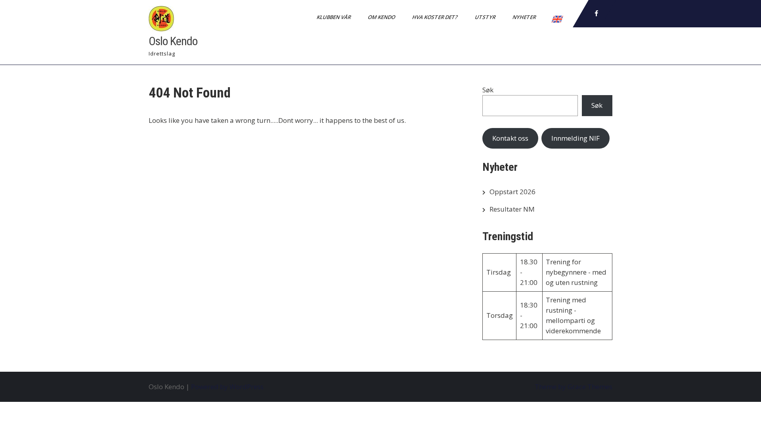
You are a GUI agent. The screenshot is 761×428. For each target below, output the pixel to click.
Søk (487, 89)
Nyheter (525, 17)
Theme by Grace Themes (573, 386)
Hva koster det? (435, 17)
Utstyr (485, 17)
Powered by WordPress (227, 386)
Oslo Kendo (173, 41)
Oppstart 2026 (512, 191)
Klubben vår (334, 17)
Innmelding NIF (575, 138)
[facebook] (596, 13)
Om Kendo (382, 17)
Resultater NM (512, 209)
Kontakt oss (510, 138)
